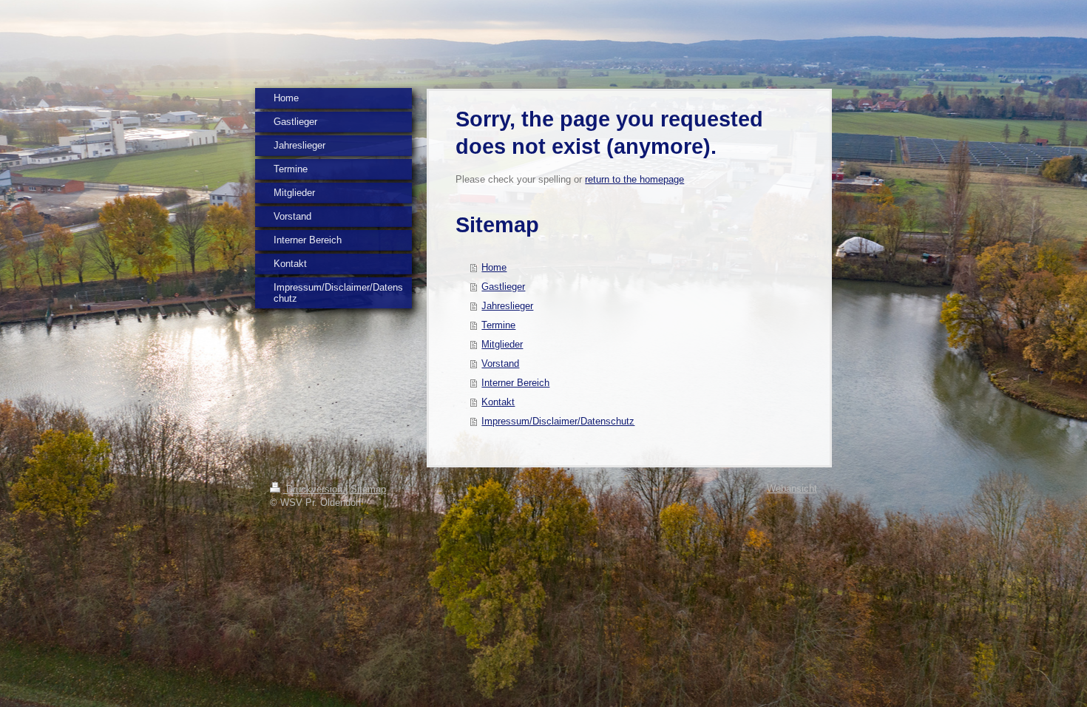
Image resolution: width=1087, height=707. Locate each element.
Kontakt (498, 401)
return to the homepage (634, 179)
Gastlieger (503, 286)
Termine (498, 325)
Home (494, 267)
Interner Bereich (515, 382)
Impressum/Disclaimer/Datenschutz (557, 421)
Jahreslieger (507, 305)
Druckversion (314, 489)
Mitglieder (502, 344)
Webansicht (792, 488)
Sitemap (368, 489)
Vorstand (500, 363)
